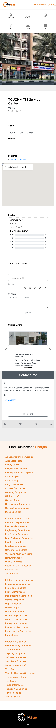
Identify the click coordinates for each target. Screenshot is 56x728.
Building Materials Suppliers (19, 472)
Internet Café (11, 569)
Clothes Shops (12, 500)
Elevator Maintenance (16, 526)
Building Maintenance (16, 468)
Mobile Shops (12, 607)
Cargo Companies (14, 484)
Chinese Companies (15, 488)
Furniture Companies (15, 546)
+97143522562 (10, 400)
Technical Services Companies (20, 673)
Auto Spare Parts (13, 460)
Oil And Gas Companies (17, 619)
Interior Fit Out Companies (18, 565)
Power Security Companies (18, 645)
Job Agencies (12, 573)
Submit (28, 313)
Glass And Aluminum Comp (18, 553)
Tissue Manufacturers (16, 677)
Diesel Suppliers (13, 512)
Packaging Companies (16, 623)
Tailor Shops (11, 669)
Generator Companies (16, 550)
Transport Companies (16, 688)
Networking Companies (17, 615)
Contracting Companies (17, 508)
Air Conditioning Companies (19, 456)
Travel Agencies (13, 692)
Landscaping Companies (17, 584)
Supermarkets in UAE (15, 665)
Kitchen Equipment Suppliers (19, 580)
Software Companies (15, 657)
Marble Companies (14, 599)
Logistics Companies (15, 588)
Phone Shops (11, 635)
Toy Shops (10, 681)
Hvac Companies (13, 561)
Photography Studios (15, 641)
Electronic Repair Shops (17, 522)
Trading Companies (15, 685)
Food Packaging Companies (19, 538)
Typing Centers (12, 696)
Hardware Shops (13, 557)
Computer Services (18, 159)
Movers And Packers (15, 611)
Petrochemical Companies (18, 631)
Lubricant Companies (16, 592)
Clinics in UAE (12, 496)
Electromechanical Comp (17, 518)
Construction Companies (17, 504)
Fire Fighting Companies (17, 534)
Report (29, 413)
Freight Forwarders (14, 542)
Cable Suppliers (13, 476)
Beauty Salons (12, 464)
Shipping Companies (15, 653)
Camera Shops (12, 480)
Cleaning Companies (15, 492)
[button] (6, 349)
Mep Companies (13, 603)
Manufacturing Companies (18, 595)
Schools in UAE (12, 649)
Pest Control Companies (17, 627)
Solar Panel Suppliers (15, 661)
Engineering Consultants (17, 530)
